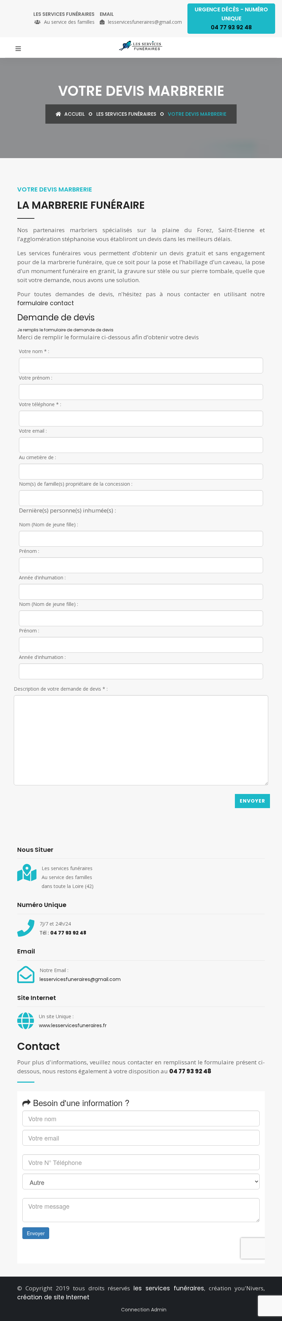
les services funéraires (168, 1288)
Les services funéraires (126, 114)
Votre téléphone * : (40, 404)
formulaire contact (45, 303)
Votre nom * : (34, 351)
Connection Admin (143, 1309)
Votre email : (33, 430)
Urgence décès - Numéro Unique (231, 18)
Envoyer (252, 800)
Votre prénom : (35, 377)
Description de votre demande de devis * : (61, 688)
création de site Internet (53, 1297)
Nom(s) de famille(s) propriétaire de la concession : (75, 484)
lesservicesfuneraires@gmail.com (80, 979)
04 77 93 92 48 (68, 932)
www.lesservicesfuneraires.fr (73, 1025)
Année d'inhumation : (42, 577)
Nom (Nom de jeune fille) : (48, 524)
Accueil (74, 114)
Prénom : (29, 551)
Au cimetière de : (37, 457)
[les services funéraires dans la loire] (141, 45)
